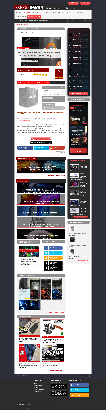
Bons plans (27, 12)
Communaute (21, 16)
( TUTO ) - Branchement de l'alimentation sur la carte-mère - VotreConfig (28, 365)
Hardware (73, 110)
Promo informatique (22, 404)
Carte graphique (62, 402)
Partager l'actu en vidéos (79, 150)
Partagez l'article (49, 104)
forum (36, 12)
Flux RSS (89, 21)
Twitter (85, 21)
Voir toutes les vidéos (56, 370)
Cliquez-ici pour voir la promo (40, 139)
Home (18, 12)
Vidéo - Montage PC (24, 361)
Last (72, 107)
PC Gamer (46, 12)
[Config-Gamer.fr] (45, 7)
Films (76, 107)
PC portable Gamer (52, 402)
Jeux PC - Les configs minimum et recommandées (27, 250)
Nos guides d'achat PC (80, 216)
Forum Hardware (21, 402)
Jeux (81, 107)
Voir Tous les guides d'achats (56, 175)
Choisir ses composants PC (33, 402)
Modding (80, 110)
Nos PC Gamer (83, 260)
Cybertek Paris (37, 391)
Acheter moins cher (47, 98)
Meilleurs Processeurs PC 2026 (40, 142)
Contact (30, 404)
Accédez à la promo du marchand (54, 108)
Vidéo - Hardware (24, 335)
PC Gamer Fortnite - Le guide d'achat (39, 213)
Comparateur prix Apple (39, 389)
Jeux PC (70, 12)
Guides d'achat (58, 12)
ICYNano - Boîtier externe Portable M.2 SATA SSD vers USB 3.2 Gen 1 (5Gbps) (29, 339)
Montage (79, 12)
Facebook (81, 21)
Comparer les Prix (34, 16)
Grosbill (35, 383)
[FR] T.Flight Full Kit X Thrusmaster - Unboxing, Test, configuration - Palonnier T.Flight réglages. (53, 340)
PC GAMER (43, 402)
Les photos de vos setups (56, 312)
